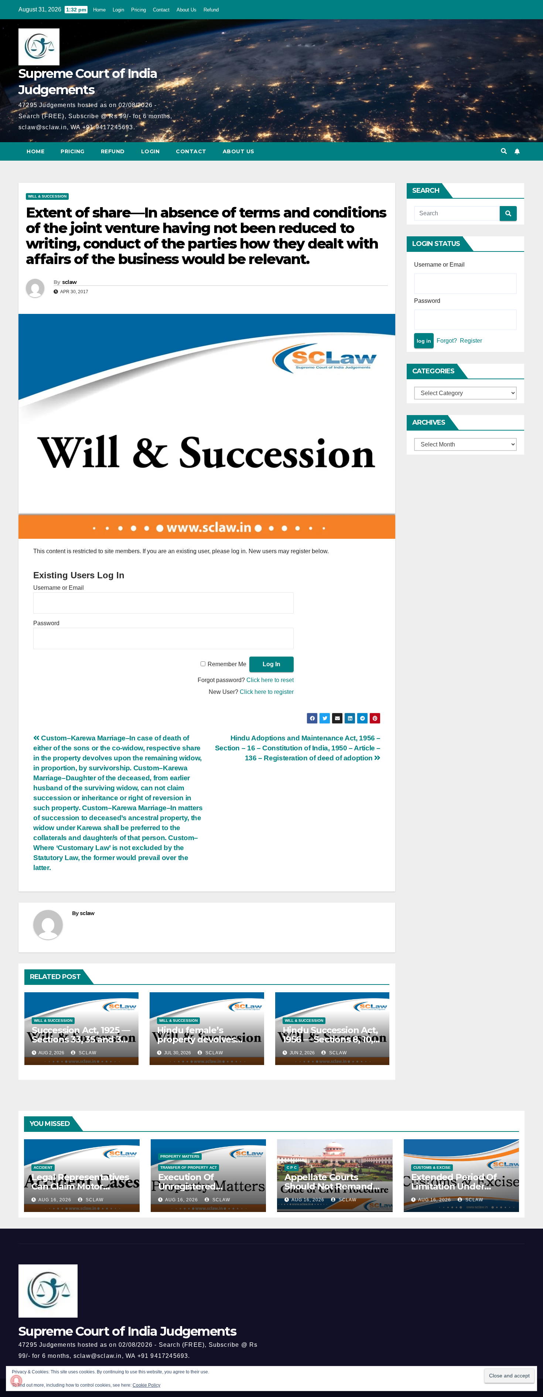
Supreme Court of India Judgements (127, 1331)
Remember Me (227, 664)
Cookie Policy (146, 1385)
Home (99, 10)
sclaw (69, 282)
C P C (292, 1167)
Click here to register (267, 692)
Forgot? (447, 341)
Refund (211, 10)
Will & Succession (47, 196)
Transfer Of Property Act (188, 1167)
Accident (43, 1167)
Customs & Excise (432, 1167)
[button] (504, 151)
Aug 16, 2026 (54, 1199)
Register (471, 341)
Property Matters (179, 1156)
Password (46, 623)
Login (118, 10)
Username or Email (58, 588)
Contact (161, 10)
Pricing (138, 10)
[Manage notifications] (16, 1381)
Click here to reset (270, 680)
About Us (187, 10)
